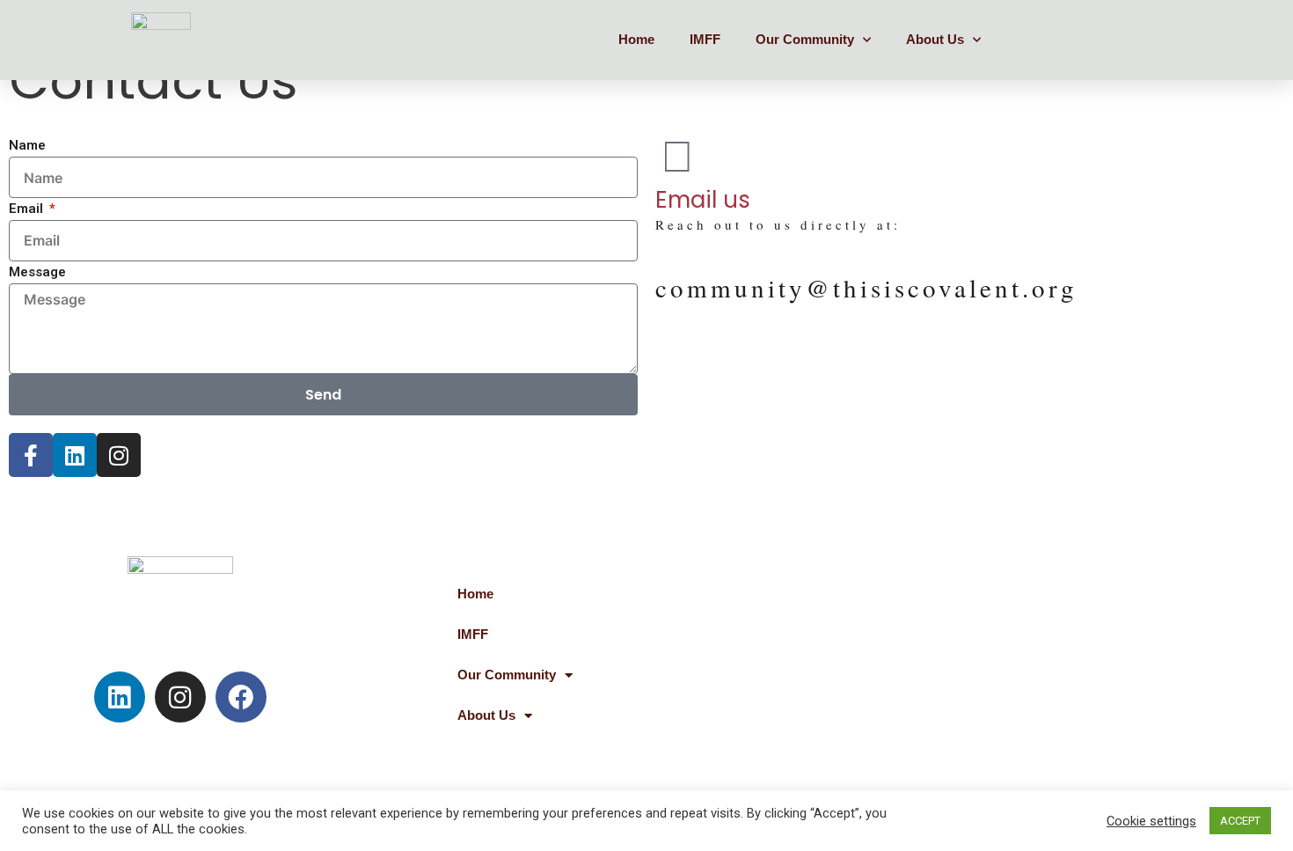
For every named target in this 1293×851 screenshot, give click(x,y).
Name (27, 145)
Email (28, 208)
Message (37, 272)
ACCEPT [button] (1240, 820)
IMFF (705, 39)
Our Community (805, 39)
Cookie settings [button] (1151, 821)
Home (636, 39)
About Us (935, 39)
